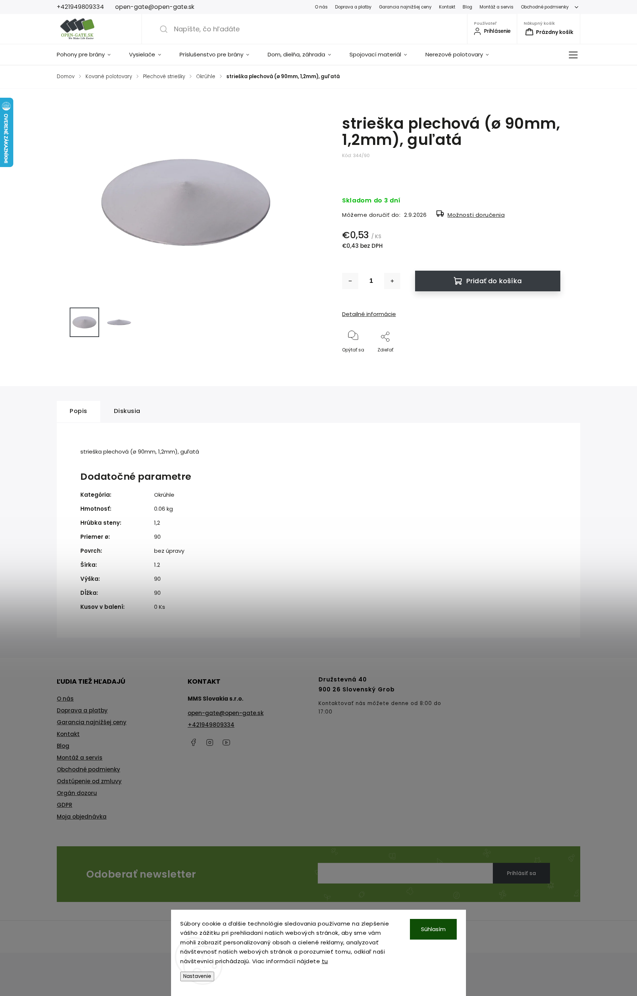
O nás (321, 7)
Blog (467, 7)
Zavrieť (546, 362)
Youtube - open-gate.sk (226, 742)
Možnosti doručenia (476, 215)
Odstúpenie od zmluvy (89, 781)
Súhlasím (433, 929)
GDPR (64, 805)
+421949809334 (211, 725)
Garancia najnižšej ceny (405, 7)
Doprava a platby (353, 7)
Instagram (209, 742)
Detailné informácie (369, 314)
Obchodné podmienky (545, 7)
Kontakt (447, 7)
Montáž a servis (497, 7)
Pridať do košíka (494, 280)
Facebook (193, 742)
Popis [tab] (78, 411)
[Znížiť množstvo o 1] (350, 281)
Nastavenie (197, 976)
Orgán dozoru (77, 793)
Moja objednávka (82, 816)
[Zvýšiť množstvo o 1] (392, 281)
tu (325, 961)
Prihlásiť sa (521, 873)
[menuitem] (88, 54)
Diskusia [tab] (127, 411)
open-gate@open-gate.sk (226, 713)
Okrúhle (164, 495)
